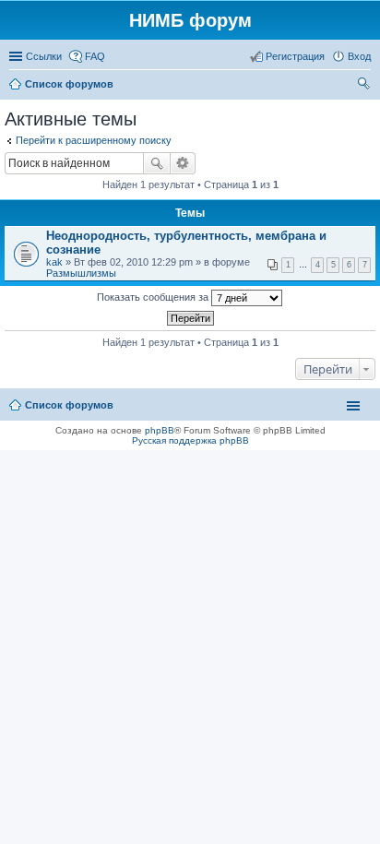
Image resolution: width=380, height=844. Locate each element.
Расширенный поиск (183, 163)
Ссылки (44, 56)
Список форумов (69, 404)
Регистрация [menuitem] (295, 56)
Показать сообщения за (154, 297)
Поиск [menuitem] (365, 85)
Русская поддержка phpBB (190, 440)
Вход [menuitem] (359, 56)
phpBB (159, 430)
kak (54, 261)
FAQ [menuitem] (95, 56)
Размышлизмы (81, 273)
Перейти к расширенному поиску (94, 140)
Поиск (157, 163)
